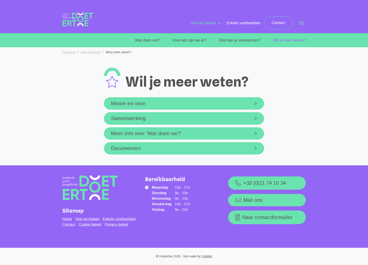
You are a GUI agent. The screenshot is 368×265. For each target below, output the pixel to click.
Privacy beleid (116, 224)
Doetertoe (69, 52)
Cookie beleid (90, 224)
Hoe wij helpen (203, 23)
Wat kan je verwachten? (239, 40)
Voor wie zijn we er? (189, 40)
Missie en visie (184, 103)
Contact (278, 23)
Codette (206, 256)
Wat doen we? (147, 40)
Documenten (184, 148)
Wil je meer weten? (289, 40)
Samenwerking (184, 118)
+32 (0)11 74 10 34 (264, 183)
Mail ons (253, 200)
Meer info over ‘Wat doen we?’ (184, 133)
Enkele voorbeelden (243, 23)
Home (67, 219)
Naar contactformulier (267, 217)
